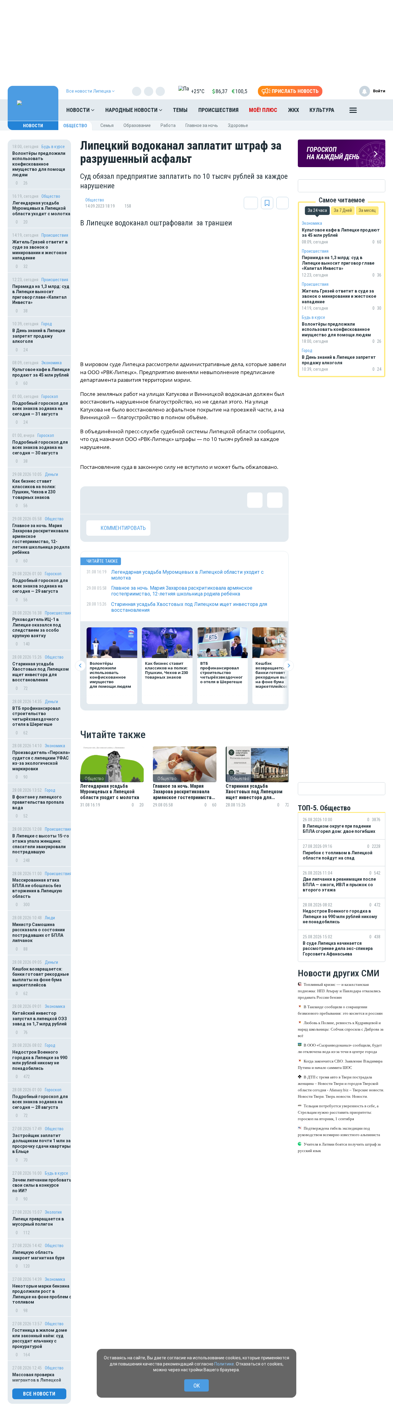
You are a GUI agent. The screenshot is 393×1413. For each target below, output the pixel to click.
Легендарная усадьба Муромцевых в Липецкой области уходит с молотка (41, 208)
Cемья (107, 125)
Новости (78, 110)
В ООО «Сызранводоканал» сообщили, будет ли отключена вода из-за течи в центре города (340, 1048)
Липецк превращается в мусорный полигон (38, 1221)
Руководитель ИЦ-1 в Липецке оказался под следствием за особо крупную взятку (36, 627)
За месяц (367, 210)
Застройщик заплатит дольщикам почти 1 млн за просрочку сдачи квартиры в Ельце (41, 1143)
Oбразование (137, 125)
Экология (53, 1212)
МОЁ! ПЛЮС (263, 110)
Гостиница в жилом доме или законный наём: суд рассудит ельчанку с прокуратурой (39, 1338)
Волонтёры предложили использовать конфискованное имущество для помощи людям (38, 164)
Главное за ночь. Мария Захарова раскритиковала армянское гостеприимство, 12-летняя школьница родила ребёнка (41, 539)
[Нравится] (94, 500)
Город (46, 323)
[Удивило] (153, 500)
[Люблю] (134, 500)
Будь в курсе (53, 146)
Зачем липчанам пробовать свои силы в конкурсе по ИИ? (42, 1185)
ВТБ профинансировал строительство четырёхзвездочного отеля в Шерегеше (36, 716)
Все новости (39, 1394)
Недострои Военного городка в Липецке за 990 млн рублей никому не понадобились (39, 1060)
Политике (224, 1363)
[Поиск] (374, 110)
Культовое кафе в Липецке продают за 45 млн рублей (41, 372)
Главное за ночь (201, 125)
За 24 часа (317, 210)
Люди (50, 917)
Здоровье (238, 125)
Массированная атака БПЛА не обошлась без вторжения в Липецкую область (37, 888)
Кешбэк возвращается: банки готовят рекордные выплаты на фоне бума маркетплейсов (40, 977)
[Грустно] (173, 500)
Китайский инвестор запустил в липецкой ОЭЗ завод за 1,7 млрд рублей (39, 1018)
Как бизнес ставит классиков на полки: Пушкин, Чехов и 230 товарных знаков (34, 489)
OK (196, 1385)
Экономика (51, 362)
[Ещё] (353, 111)
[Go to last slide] (80, 665)
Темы (180, 110)
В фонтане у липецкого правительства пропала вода (38, 802)
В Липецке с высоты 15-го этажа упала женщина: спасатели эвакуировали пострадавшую (40, 844)
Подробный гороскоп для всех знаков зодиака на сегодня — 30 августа (40, 447)
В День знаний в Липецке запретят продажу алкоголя (38, 336)
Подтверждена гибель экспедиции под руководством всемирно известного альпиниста (339, 1131)
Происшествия (218, 110)
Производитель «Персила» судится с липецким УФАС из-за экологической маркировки (41, 760)
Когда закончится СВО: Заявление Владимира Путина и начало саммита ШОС (340, 1064)
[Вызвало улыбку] (114, 500)
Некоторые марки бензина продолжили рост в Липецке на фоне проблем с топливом (42, 1294)
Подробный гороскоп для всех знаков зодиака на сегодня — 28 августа (40, 1102)
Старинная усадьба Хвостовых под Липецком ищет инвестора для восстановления (40, 672)
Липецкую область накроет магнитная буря (38, 1255)
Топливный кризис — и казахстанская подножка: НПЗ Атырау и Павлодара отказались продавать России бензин (339, 991)
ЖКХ (293, 110)
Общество (75, 125)
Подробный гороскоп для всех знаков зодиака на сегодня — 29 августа (40, 586)
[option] (112, 784)
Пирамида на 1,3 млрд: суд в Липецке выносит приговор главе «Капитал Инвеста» (40, 294)
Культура (321, 110)
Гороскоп (49, 396)
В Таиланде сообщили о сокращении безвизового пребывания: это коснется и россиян (340, 1010)
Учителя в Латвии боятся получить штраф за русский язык (339, 1147)
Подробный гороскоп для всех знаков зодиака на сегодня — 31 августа (40, 408)
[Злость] (193, 500)
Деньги (51, 474)
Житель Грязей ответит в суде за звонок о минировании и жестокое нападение (40, 250)
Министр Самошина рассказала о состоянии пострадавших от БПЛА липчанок (38, 932)
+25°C (197, 91)
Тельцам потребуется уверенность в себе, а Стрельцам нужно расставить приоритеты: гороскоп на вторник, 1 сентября (338, 1112)
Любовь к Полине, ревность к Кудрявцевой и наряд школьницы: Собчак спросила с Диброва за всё (340, 1029)
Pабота (168, 125)
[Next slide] (288, 665)
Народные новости (132, 110)
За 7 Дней (343, 210)
